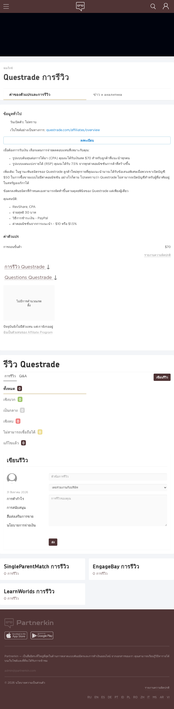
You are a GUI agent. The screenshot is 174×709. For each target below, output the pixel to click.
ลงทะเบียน (87, 140)
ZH (142, 697)
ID (122, 697)
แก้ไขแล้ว (11, 443)
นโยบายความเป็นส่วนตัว (30, 683)
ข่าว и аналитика (107, 94)
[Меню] (6, 7)
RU (89, 697)
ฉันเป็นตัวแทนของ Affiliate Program (28, 332)
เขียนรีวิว (162, 377)
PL (128, 697)
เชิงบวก (9, 399)
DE (110, 697)
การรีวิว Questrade (25, 267)
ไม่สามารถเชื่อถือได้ (19, 432)
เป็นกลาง (10, 410)
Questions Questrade (29, 278)
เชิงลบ (8, 421)
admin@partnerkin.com (20, 671)
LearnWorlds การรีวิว (29, 591)
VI (168, 697)
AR (162, 697)
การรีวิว (10, 376)
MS (155, 697)
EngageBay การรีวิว (116, 566)
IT (148, 697)
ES (103, 697)
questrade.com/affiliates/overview (73, 130)
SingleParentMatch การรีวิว (36, 566)
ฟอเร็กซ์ (8, 68)
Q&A (23, 376)
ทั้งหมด (9, 388)
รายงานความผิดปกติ (157, 255)
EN (96, 697)
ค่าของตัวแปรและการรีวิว (29, 94)
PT (116, 697)
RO (135, 697)
